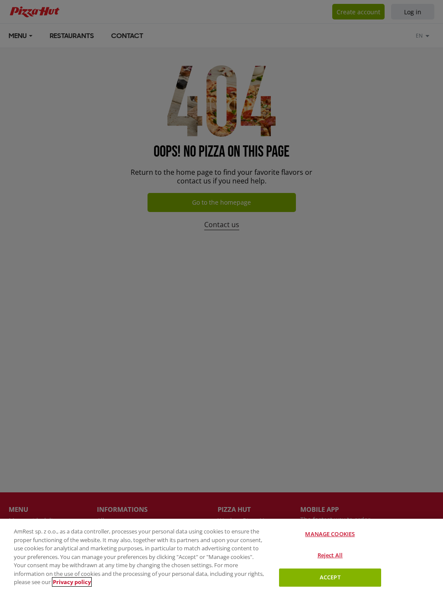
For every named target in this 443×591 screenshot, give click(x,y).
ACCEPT (330, 577)
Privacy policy (72, 582)
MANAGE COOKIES (330, 534)
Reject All (330, 555)
